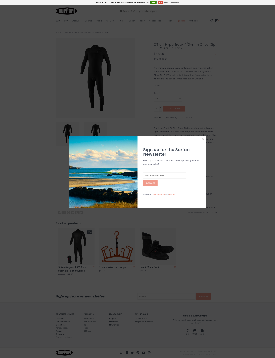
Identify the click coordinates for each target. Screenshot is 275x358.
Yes (153, 2)
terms (172, 194)
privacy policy (158, 194)
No (160, 2)
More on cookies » (171, 2)
